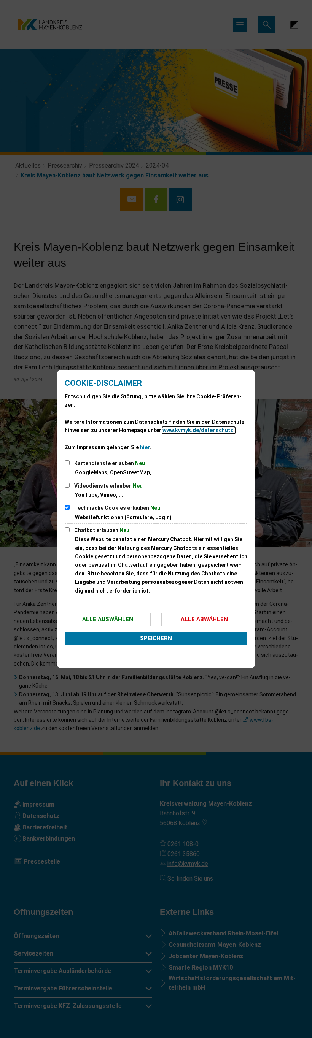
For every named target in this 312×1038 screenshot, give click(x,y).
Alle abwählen (204, 619)
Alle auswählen (107, 619)
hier (145, 447)
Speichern (156, 638)
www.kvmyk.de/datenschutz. (198, 430)
